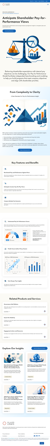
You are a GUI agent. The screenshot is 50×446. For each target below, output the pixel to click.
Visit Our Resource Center (39, 348)
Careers (36, 1)
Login (46, 1)
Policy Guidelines (21, 433)
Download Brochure (9, 31)
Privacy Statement (12, 438)
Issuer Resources (21, 436)
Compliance (4, 436)
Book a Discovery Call (25, 150)
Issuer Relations (41, 1)
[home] (6, 4)
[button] (48, 5)
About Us (32, 1)
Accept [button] (42, 443)
